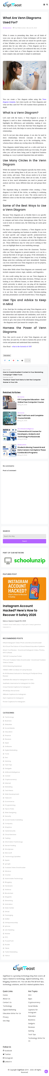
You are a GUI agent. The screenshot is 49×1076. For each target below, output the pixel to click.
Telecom (8, 798)
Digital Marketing (11, 750)
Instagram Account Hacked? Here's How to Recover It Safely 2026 (20, 610)
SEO (29, 995)
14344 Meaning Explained (12, 666)
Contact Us (7, 1002)
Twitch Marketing (11, 952)
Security (8, 816)
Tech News (9, 790)
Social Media (10, 728)
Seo (6, 757)
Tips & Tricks (9, 809)
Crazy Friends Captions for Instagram (16, 687)
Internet (8, 783)
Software (8, 746)
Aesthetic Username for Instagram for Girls (18, 683)
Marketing (8, 787)
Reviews (8, 739)
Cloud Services (10, 834)
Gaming (8, 761)
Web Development (12, 794)
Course (21, 397)
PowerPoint (9, 941)
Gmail (7, 911)
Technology (9, 717)
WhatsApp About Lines (11, 691)
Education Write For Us (12, 1013)
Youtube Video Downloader (15, 867)
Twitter (7, 1054)
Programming (10, 805)
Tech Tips (8, 765)
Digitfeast (20, 1070)
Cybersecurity (10, 831)
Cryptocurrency (11, 779)
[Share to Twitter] (9, 360)
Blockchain (9, 893)
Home (5, 995)
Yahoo (7, 955)
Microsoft (8, 853)
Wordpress (9, 849)
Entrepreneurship (11, 922)
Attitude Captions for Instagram (14, 694)
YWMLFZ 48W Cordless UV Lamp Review (17, 670)
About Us (6, 998)
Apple (7, 860)
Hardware (9, 886)
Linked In (8, 1061)
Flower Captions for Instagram (14, 702)
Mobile (7, 933)
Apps (7, 743)
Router (7, 944)
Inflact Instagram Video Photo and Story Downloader (22, 643)
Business (8, 721)
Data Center (9, 908)
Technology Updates (13, 856)
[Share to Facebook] (5, 360)
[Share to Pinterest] (13, 360)
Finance (8, 735)
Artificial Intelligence (26, 429)
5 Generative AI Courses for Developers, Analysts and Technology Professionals (29, 434)
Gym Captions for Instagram (13, 698)
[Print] (22, 360)
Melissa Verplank (8, 621)
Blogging (8, 882)
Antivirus (8, 889)
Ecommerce (9, 801)
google (7, 864)
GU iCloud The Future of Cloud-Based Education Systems (24, 646)
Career (7, 776)
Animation (9, 904)
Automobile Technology (14, 878)
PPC (6, 937)
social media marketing (14, 820)
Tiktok (7, 948)
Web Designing (10, 812)
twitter (7, 919)
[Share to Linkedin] (18, 360)
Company (8, 823)
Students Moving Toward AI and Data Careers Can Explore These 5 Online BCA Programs (32, 450)
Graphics (8, 827)
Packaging (9, 915)
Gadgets (8, 768)
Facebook (8, 1050)
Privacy (6, 1017)
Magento (8, 897)
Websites (8, 724)
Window (8, 871)
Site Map (6, 1020)
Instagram (8, 1058)
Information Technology (14, 842)
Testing (7, 838)
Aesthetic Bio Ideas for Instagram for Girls (18, 680)
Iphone (7, 926)
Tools (7, 754)
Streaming (9, 900)
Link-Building (9, 930)
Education (8, 28)
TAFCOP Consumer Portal (12, 656)
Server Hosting (10, 845)
